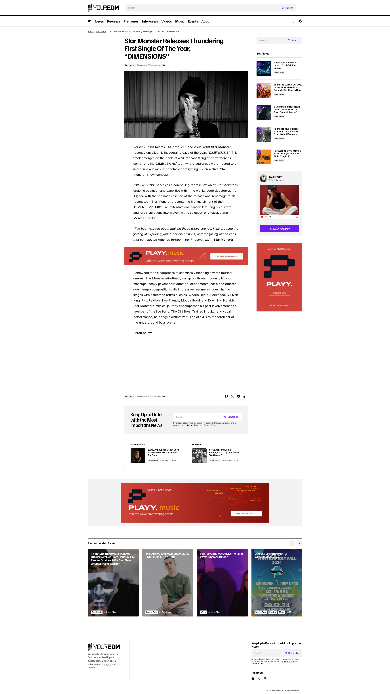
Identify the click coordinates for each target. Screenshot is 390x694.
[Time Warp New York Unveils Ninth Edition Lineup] (264, 68)
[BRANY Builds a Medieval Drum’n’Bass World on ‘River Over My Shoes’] (264, 112)
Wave (203, 612)
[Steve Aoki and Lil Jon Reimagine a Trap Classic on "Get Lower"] (217, 453)
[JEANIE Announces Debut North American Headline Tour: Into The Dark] (155, 453)
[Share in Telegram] (239, 396)
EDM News (215, 460)
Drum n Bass (151, 612)
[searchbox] (202, 7)
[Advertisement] (279, 277)
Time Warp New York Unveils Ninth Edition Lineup (285, 65)
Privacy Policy (193, 425)
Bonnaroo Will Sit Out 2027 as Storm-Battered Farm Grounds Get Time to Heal (288, 87)
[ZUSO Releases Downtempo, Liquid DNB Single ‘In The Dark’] (167, 582)
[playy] (186, 256)
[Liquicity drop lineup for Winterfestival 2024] (276, 582)
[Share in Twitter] (232, 396)
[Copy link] (245, 396)
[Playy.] (195, 503)
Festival (272, 612)
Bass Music (101, 31)
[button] (89, 21)
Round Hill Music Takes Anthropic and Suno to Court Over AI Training (286, 131)
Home (90, 31)
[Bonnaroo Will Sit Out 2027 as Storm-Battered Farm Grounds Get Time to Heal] (264, 90)
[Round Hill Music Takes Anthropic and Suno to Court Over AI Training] (264, 134)
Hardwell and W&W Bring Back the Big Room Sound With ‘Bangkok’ (288, 154)
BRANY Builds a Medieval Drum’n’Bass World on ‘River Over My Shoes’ (287, 109)
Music (281, 612)
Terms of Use (210, 425)
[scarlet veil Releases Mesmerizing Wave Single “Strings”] (222, 582)
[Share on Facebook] (226, 396)
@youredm (275, 177)
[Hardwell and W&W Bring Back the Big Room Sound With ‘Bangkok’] (264, 157)
